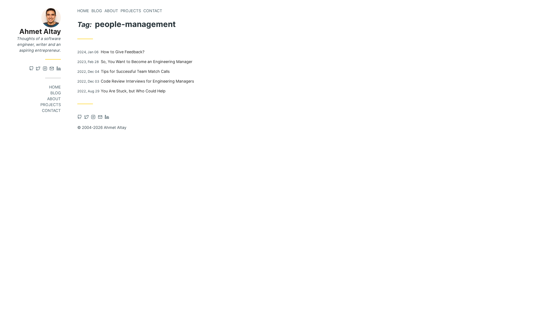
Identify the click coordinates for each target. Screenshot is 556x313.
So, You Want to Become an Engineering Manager (146, 61)
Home (55, 87)
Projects (50, 104)
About (54, 99)
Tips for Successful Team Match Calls (135, 71)
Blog (55, 93)
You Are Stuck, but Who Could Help (133, 91)
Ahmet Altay (40, 31)
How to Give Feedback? (122, 52)
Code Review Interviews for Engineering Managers (147, 81)
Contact (51, 110)
